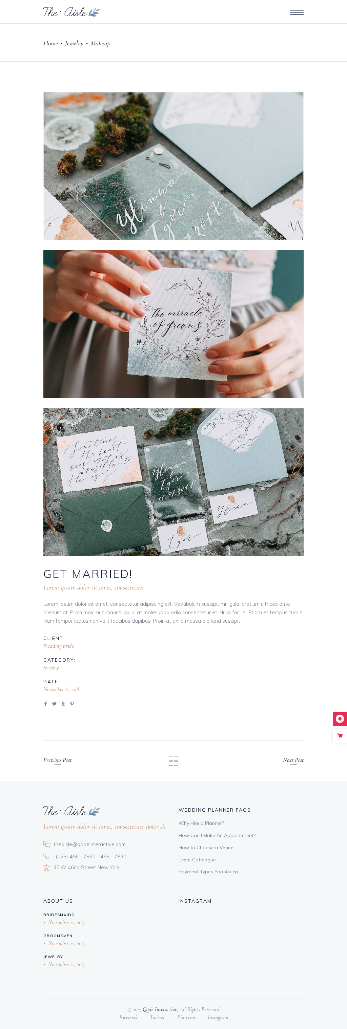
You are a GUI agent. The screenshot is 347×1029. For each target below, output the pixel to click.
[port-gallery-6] (173, 324)
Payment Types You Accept (209, 872)
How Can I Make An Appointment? (217, 835)
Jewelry (74, 43)
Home (50, 43)
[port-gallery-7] (173, 482)
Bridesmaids (59, 915)
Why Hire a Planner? (201, 823)
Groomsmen (58, 936)
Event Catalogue (197, 860)
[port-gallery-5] (173, 166)
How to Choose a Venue (206, 847)
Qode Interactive (159, 1009)
